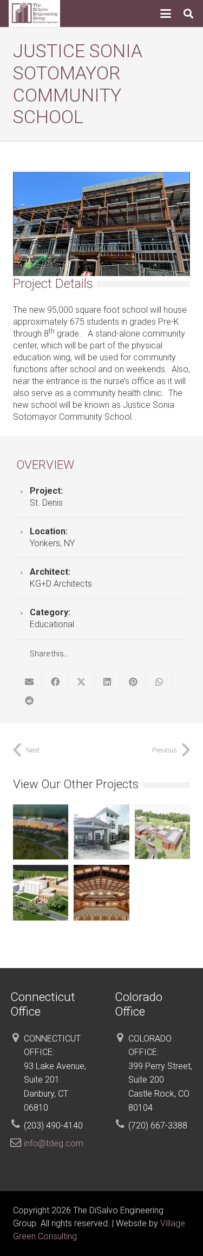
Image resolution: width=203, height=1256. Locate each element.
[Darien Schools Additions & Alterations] (162, 831)
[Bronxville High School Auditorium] (101, 892)
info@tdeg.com (53, 1143)
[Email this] (29, 681)
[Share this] (55, 681)
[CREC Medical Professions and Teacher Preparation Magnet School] (40, 831)
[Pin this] (133, 681)
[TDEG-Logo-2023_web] (34, 13)
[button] (165, 13)
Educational (52, 624)
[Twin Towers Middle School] (40, 892)
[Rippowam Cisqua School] (101, 831)
